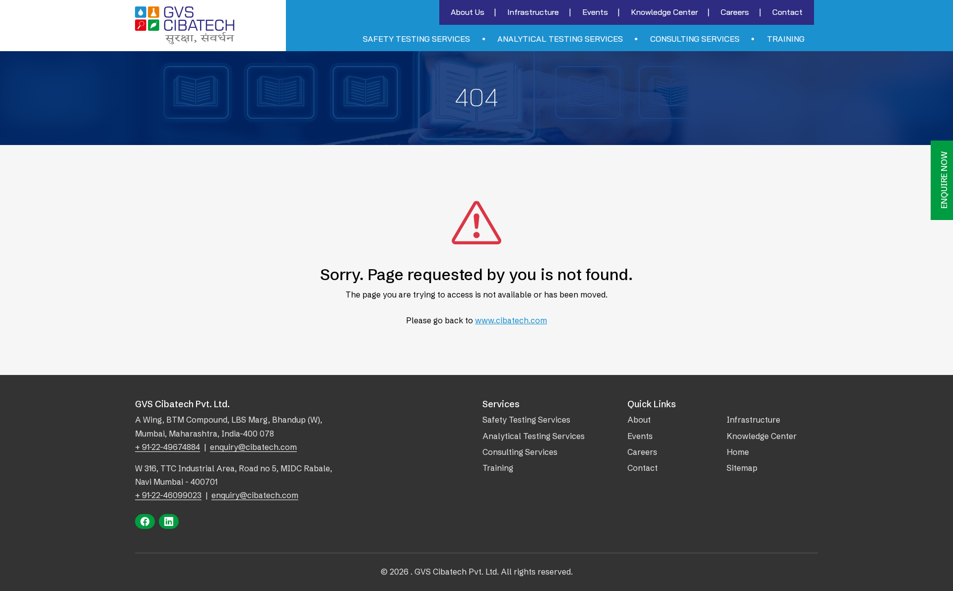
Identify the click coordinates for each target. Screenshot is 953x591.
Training (786, 39)
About (639, 420)
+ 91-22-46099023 (168, 495)
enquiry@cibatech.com (253, 447)
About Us (467, 12)
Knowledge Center (664, 12)
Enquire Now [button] (944, 180)
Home (738, 452)
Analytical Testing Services (560, 39)
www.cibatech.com (511, 320)
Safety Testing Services (416, 39)
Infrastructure (533, 12)
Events (595, 12)
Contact (787, 12)
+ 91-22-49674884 (167, 447)
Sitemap (742, 468)
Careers (735, 12)
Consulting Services (695, 39)
